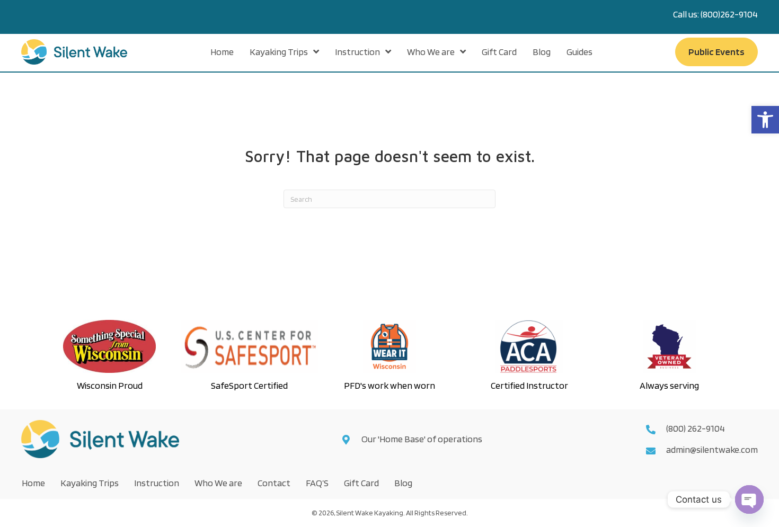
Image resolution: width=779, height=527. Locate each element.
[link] (765, 119)
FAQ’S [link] (317, 482)
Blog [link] (403, 482)
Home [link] (33, 482)
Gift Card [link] (361, 482)
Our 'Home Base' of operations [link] (422, 438)
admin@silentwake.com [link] (712, 449)
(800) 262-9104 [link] (695, 428)
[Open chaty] (749, 499)
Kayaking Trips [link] (89, 482)
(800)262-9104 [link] (729, 14)
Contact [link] (274, 482)
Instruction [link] (156, 482)
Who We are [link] (218, 482)
